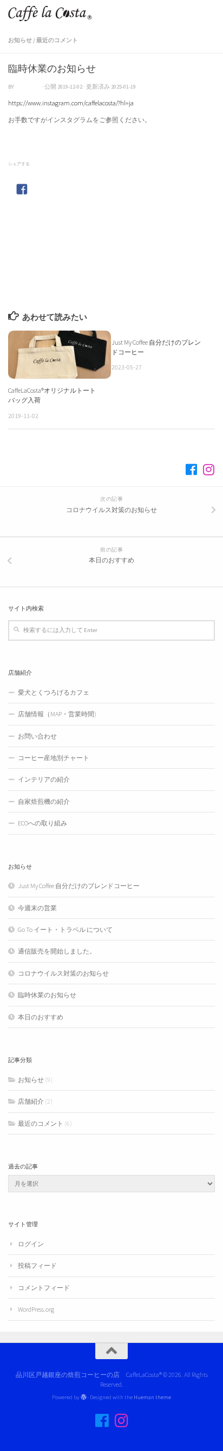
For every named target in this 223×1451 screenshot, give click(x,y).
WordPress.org (36, 1309)
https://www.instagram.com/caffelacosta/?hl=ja (71, 103)
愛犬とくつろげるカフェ (57, 692)
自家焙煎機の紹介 (44, 801)
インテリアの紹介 (44, 779)
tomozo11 (28, 86)
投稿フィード (37, 1265)
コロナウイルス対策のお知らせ (63, 973)
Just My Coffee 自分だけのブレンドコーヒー (79, 886)
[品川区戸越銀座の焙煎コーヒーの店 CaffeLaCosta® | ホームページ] (64, 13)
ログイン (31, 1244)
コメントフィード (44, 1288)
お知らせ (20, 40)
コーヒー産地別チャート (53, 758)
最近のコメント (57, 40)
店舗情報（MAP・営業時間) (57, 714)
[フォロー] (191, 469)
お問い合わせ (37, 736)
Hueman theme (152, 1397)
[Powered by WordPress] (84, 1397)
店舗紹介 (31, 1101)
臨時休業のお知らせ (47, 995)
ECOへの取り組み (42, 823)
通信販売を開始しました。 (57, 951)
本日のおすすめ (40, 1017)
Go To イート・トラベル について (65, 929)
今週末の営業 (37, 908)
